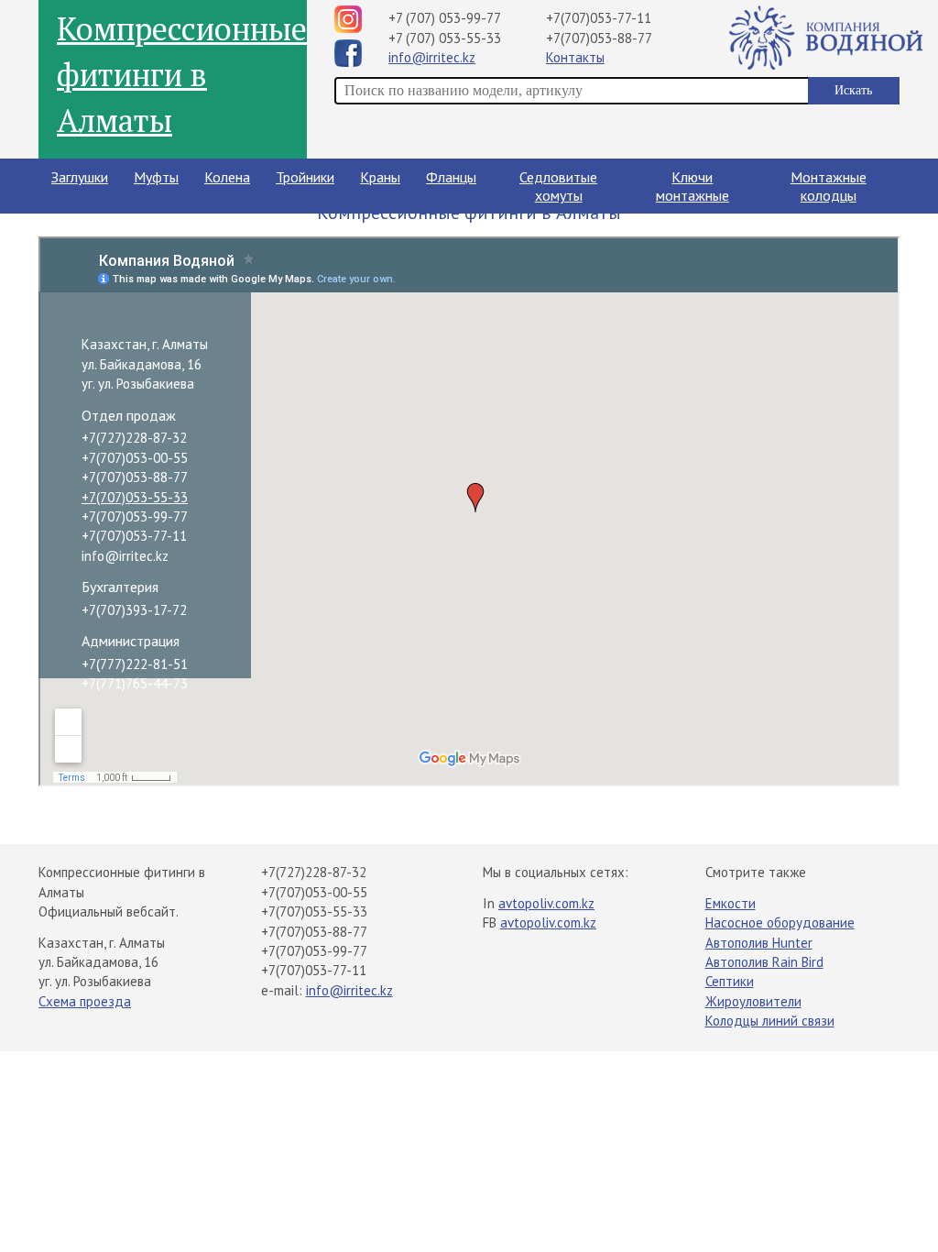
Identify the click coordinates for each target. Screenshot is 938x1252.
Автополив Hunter (759, 942)
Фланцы (451, 177)
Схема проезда (84, 1001)
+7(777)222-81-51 (135, 664)
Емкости (730, 903)
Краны (380, 177)
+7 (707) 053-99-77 (444, 18)
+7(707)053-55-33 (135, 497)
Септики (729, 981)
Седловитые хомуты (558, 186)
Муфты (156, 177)
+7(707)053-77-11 (598, 18)
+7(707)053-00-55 (135, 458)
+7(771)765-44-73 (135, 683)
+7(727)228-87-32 (134, 437)
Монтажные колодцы (829, 186)
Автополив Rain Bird (764, 962)
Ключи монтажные (692, 186)
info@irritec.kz (431, 57)
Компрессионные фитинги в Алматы (182, 74)
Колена (227, 177)
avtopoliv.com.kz (546, 903)
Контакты (575, 57)
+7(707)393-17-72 (134, 610)
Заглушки (79, 177)
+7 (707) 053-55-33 (444, 38)
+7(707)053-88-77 (599, 38)
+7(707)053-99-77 (135, 516)
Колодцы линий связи (769, 1020)
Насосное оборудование (780, 922)
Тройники (305, 177)
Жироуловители (753, 1001)
